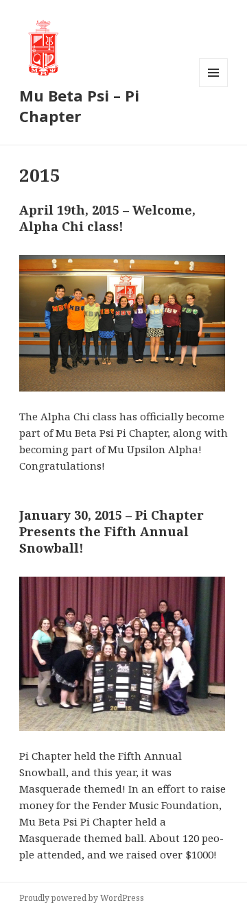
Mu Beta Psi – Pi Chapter (79, 105)
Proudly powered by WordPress (81, 898)
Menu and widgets (214, 86)
